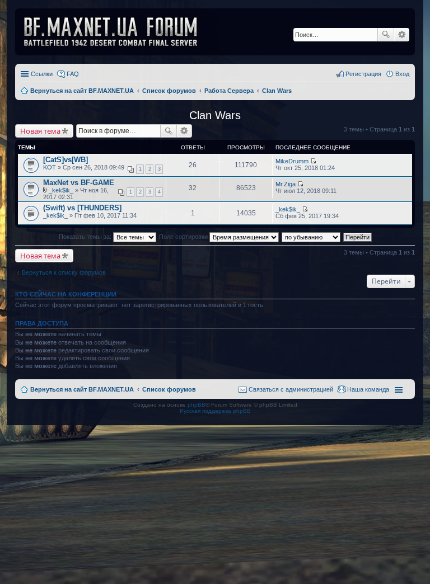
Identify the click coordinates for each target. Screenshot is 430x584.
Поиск (385, 34)
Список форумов (169, 389)
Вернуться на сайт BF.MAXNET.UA (82, 389)
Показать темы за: (86, 236)
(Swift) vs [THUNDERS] (82, 208)
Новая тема (40, 131)
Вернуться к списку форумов (64, 272)
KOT (49, 167)
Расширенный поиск (401, 34)
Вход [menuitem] (402, 73)
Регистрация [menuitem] (363, 73)
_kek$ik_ (61, 190)
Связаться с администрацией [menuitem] (291, 389)
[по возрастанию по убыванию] (312, 236)
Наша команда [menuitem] (368, 389)
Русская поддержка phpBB (215, 411)
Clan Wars (215, 115)
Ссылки (42, 73)
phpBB (196, 405)
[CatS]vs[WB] (65, 160)
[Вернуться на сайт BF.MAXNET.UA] (117, 32)
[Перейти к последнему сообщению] (313, 161)
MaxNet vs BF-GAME (78, 182)
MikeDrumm (292, 161)
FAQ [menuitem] (73, 73)
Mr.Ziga (285, 184)
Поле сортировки (184, 236)
